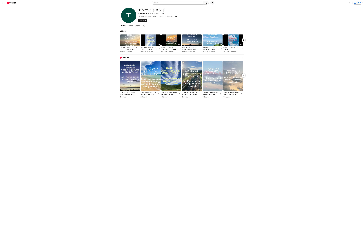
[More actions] (139, 48)
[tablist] (182, 25)
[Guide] (3, 3)
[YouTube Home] (11, 2)
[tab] (123, 25)
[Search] (206, 3)
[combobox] (177, 3)
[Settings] (350, 3)
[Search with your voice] (212, 3)
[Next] (244, 40)
